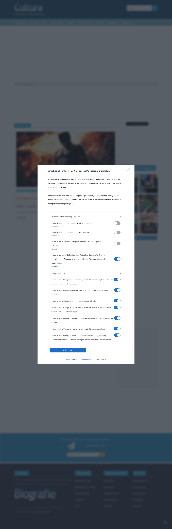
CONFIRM (68, 350)
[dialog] (86, 264)
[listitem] (86, 217)
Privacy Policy (100, 359)
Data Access (86, 359)
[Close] (129, 169)
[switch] (117, 223)
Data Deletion (71, 359)
